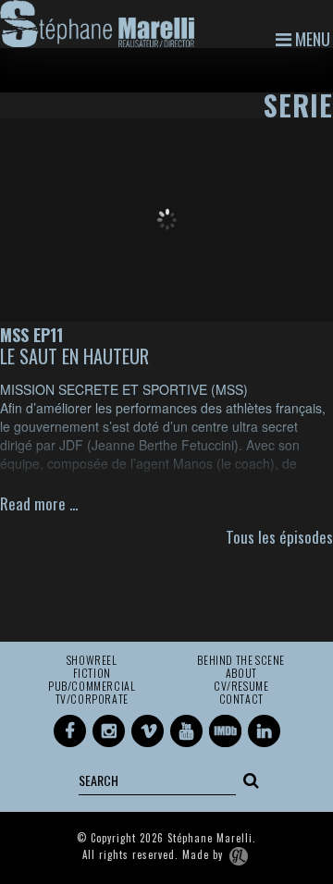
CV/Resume (241, 686)
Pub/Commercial (91, 686)
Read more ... (39, 503)
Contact (241, 699)
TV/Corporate (92, 699)
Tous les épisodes (279, 536)
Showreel (92, 660)
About (241, 673)
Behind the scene (241, 660)
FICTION (92, 673)
